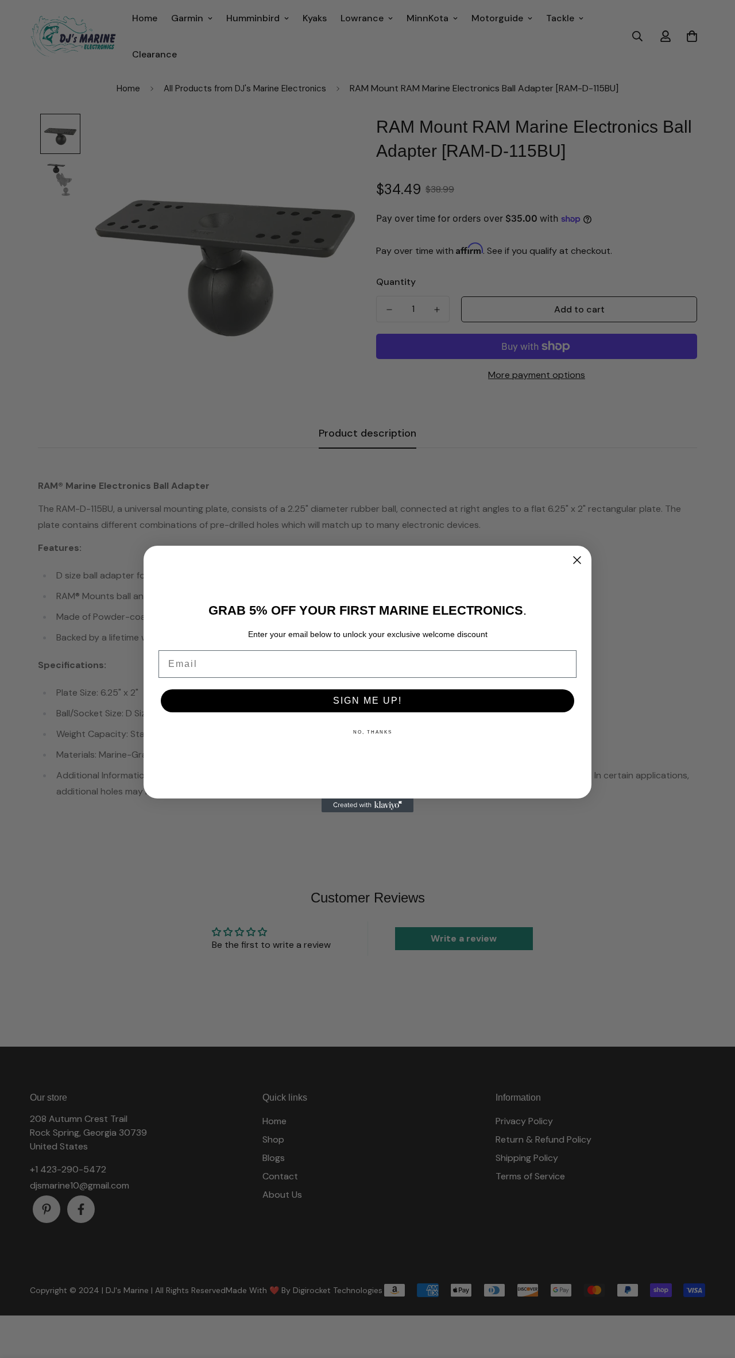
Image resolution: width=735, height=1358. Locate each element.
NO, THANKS (372, 732)
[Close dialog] (577, 560)
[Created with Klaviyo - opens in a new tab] (367, 805)
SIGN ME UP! (367, 700)
